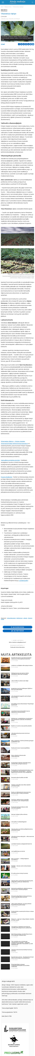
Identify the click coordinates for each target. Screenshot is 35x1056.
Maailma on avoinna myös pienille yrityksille (21, 726)
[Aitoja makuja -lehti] (17, 2)
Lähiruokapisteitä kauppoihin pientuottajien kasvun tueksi (21, 697)
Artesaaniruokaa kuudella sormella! (19, 777)
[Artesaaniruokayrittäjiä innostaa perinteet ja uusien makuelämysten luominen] (5, 898)
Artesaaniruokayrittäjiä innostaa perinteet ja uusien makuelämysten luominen (21, 896)
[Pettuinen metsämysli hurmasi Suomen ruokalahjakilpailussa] (5, 999)
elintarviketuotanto (11, 618)
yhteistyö (30, 618)
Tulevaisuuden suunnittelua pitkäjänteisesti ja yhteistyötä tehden (22, 829)
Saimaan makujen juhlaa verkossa (19, 814)
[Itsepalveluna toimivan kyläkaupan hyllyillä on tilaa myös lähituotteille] (5, 691)
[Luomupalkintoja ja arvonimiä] (5, 853)
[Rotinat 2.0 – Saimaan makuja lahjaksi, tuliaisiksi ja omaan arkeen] (5, 921)
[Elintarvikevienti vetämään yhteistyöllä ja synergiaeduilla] (5, 1014)
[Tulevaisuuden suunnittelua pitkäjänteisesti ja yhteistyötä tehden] (5, 831)
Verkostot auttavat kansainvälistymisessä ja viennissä (21, 951)
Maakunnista (4, 10)
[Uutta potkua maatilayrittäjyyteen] (5, 824)
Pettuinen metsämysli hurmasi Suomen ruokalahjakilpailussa (20, 997)
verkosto (25, 618)
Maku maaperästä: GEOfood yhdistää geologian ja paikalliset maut (22, 741)
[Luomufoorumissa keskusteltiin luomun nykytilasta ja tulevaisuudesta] (5, 713)
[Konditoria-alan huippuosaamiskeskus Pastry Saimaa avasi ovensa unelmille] (5, 1006)
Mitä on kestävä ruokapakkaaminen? (17, 642)
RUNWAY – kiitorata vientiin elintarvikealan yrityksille (21, 866)
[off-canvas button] (3, 2)
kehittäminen (19, 618)
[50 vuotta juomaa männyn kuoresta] (5, 875)
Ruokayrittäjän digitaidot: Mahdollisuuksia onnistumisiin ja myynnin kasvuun (21, 763)
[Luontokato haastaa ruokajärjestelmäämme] (5, 846)
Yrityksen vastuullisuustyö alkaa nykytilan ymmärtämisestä (21, 785)
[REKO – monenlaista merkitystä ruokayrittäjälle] (5, 991)
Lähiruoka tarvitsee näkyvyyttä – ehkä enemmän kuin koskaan (22, 837)
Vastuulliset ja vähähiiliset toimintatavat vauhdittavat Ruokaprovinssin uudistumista (21, 927)
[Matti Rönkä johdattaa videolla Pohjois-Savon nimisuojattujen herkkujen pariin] (5, 937)
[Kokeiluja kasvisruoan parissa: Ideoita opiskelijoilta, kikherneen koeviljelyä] (5, 675)
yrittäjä (2, 619)
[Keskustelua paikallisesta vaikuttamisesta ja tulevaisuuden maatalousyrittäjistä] (5, 891)
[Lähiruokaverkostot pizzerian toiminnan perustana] (5, 735)
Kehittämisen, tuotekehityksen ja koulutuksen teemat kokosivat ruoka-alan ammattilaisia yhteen (21, 719)
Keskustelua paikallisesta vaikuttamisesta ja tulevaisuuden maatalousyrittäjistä (21, 889)
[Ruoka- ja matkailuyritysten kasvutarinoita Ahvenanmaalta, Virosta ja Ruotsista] (5, 794)
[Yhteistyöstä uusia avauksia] (5, 983)
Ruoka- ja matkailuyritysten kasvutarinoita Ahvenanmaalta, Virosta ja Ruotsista (21, 793)
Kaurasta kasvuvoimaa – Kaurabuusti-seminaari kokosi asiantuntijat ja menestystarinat (22, 958)
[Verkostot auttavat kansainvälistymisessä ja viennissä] (5, 953)
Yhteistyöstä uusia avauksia (17, 981)
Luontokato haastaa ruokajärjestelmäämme (21, 844)
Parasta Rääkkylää (6, 477)
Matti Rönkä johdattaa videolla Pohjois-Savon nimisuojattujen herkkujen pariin (21, 935)
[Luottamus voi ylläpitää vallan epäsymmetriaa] (5, 668)
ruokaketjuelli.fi (23, 580)
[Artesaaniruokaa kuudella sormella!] (5, 780)
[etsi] (32, 2)
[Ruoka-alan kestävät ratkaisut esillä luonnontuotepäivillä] (5, 809)
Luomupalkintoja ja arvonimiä (18, 851)
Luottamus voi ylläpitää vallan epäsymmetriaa (22, 665)
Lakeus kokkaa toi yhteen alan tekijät (19, 680)
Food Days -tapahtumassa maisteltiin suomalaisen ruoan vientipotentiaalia (20, 800)
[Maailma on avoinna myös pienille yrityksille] (5, 728)
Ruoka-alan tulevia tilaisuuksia (17, 647)
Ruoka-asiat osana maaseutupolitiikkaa (20, 748)
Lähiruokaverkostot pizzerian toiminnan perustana (20, 734)
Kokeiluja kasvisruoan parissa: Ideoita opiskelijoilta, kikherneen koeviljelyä (20, 674)
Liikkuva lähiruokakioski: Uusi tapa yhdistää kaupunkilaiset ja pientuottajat (21, 904)
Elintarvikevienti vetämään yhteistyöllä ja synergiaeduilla (20, 1012)
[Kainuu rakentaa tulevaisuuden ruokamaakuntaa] (5, 757)
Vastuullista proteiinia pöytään (10, 460)
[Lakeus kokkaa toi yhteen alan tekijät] (5, 683)
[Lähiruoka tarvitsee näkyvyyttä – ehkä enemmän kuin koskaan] (5, 839)
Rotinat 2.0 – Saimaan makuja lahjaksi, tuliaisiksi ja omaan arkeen (22, 919)
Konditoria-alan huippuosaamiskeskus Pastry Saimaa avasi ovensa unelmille (21, 1004)
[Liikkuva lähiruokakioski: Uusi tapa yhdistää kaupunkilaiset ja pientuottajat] (5, 906)
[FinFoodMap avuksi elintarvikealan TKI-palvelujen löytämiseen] (5, 706)
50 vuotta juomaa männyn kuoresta (19, 873)
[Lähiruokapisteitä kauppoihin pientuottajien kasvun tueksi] (5, 698)
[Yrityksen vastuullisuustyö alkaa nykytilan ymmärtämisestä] (5, 787)
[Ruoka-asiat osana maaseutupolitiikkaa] (5, 750)
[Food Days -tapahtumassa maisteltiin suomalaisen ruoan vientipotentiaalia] (5, 802)
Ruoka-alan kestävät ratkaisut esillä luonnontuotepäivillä (19, 807)
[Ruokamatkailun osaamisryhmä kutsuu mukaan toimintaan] (5, 914)
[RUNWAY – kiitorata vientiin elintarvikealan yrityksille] (5, 868)
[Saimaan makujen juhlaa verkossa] (5, 816)
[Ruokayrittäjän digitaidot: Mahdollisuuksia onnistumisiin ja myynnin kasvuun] (5, 765)
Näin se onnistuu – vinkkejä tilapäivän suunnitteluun (20, 859)
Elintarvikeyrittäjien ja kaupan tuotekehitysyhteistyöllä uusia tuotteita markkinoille (20, 966)
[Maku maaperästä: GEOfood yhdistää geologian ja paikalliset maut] (5, 743)
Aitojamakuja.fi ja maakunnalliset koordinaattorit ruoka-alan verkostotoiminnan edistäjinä (22, 974)
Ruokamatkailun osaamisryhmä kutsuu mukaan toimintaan (22, 912)
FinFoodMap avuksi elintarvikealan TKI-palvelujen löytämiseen (22, 704)
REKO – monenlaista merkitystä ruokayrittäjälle (22, 988)
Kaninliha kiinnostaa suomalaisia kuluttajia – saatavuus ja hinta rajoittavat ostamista (21, 658)
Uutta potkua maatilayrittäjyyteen (19, 821)
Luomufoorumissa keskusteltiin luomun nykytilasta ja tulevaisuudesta (20, 711)
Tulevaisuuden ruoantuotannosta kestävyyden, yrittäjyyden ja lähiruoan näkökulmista (22, 881)
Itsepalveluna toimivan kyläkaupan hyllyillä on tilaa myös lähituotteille (21, 689)
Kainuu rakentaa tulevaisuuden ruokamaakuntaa (18, 756)
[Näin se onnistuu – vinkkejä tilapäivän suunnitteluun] (5, 861)
